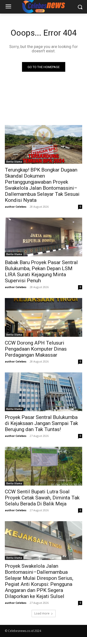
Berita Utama (14, 161)
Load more (42, 613)
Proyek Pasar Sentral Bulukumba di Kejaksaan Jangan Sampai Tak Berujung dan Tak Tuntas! (41, 423)
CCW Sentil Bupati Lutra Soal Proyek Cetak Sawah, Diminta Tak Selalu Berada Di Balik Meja (42, 498)
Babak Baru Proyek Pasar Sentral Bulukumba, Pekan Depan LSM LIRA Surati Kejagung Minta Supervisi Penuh (41, 271)
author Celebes (15, 206)
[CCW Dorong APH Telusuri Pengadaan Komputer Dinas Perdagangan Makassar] (43, 317)
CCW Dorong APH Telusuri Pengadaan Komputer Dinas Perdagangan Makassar (36, 349)
